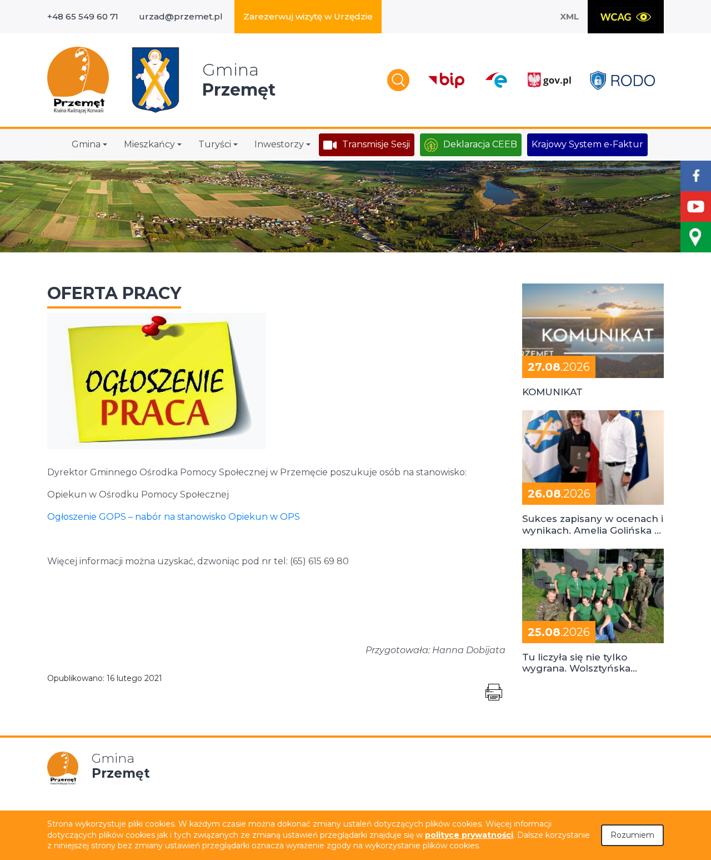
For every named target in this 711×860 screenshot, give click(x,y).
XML (569, 16)
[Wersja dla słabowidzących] (626, 16)
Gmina (86, 144)
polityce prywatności (469, 835)
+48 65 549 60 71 (82, 16)
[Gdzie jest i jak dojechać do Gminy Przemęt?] (695, 237)
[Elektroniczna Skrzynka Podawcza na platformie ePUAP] (496, 80)
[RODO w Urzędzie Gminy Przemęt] (622, 80)
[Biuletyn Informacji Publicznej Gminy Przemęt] (446, 80)
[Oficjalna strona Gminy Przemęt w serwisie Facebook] (695, 176)
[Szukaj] (398, 80)
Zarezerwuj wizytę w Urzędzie (308, 16)
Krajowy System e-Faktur (587, 144)
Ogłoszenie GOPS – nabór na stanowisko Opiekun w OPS (173, 516)
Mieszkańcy (149, 144)
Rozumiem (632, 835)
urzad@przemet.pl (181, 16)
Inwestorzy (279, 144)
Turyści (214, 144)
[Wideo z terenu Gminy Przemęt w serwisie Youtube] (695, 206)
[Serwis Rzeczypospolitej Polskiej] (549, 80)
